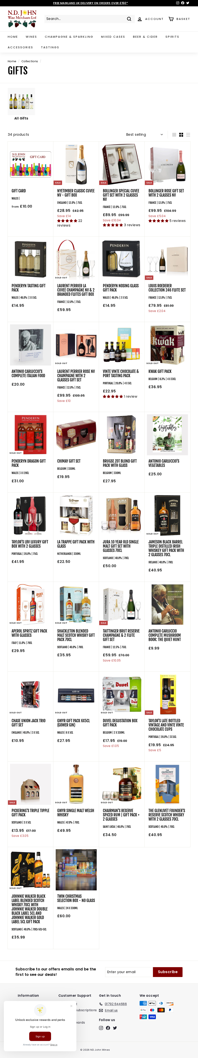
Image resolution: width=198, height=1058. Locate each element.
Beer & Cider (145, 37)
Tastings (50, 47)
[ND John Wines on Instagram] (101, 1028)
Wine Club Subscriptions (77, 1010)
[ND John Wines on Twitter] (115, 1028)
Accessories (20, 47)
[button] (67, 220)
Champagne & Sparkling (69, 37)
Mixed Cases (113, 37)
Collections (29, 61)
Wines (31, 37)
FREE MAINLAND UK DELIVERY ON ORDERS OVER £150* (90, 3)
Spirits (172, 37)
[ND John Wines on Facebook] (108, 1028)
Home (13, 37)
